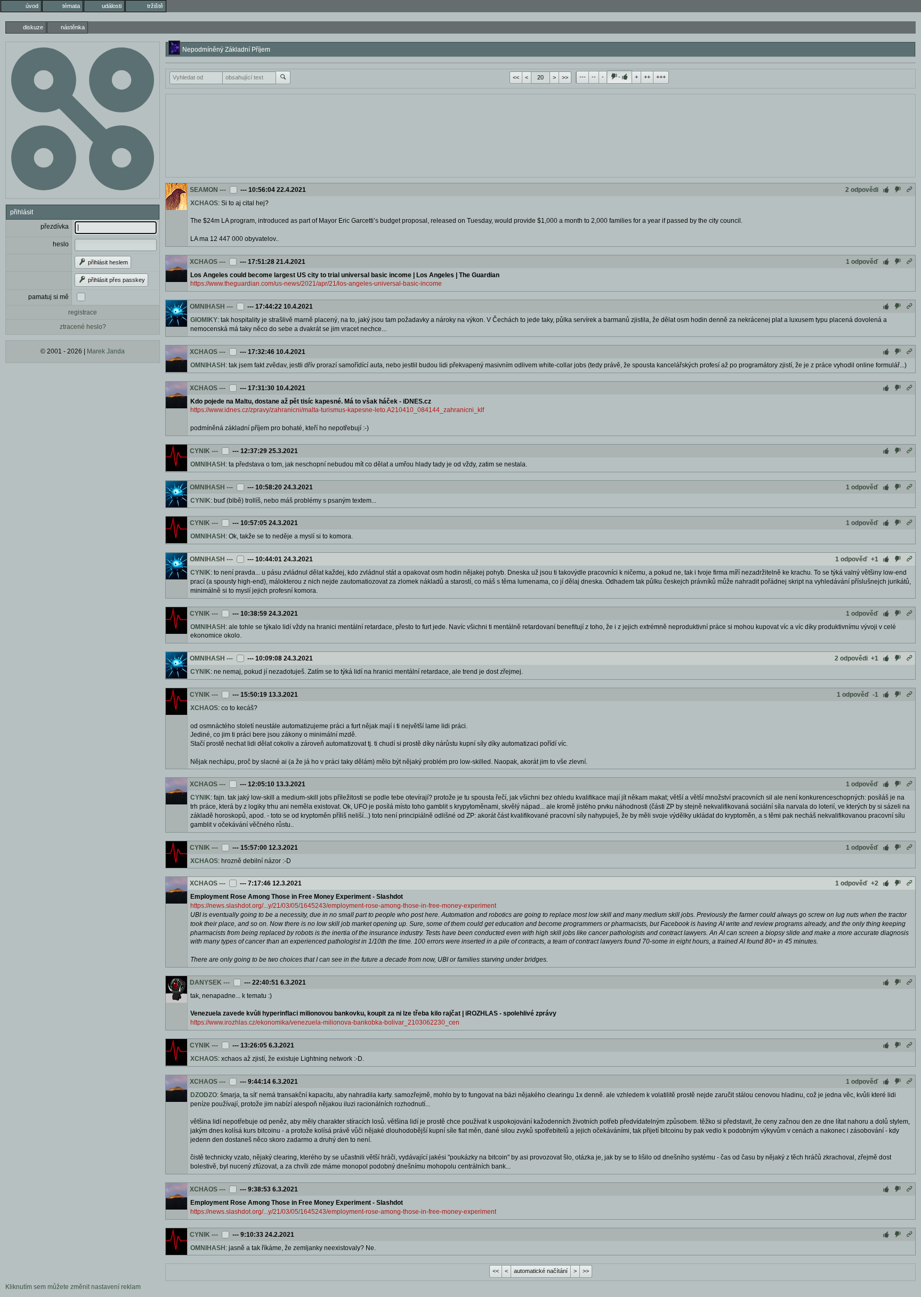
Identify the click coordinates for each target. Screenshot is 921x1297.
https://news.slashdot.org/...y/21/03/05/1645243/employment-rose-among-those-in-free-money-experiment (343, 905)
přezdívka (55, 226)
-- (594, 77)
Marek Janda (106, 351)
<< (516, 77)
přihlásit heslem (107, 262)
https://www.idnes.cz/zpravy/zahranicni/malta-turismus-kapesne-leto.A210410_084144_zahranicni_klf (337, 410)
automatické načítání (541, 1271)
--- (582, 77)
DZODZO (203, 1095)
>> (565, 77)
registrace (82, 312)
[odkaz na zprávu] (909, 189)
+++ (661, 77)
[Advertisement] (540, 134)
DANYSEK (206, 982)
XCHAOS (204, 203)
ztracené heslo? (83, 327)
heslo (61, 244)
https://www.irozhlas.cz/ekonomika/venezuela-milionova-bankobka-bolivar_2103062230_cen (324, 1022)
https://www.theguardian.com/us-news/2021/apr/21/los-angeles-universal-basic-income (316, 283)
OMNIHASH (207, 306)
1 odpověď (862, 261)
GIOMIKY (203, 320)
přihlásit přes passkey (115, 280)
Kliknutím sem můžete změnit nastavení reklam (73, 1287)
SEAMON (204, 190)
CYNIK (200, 451)
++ (647, 77)
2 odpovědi (861, 190)
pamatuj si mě (48, 297)
